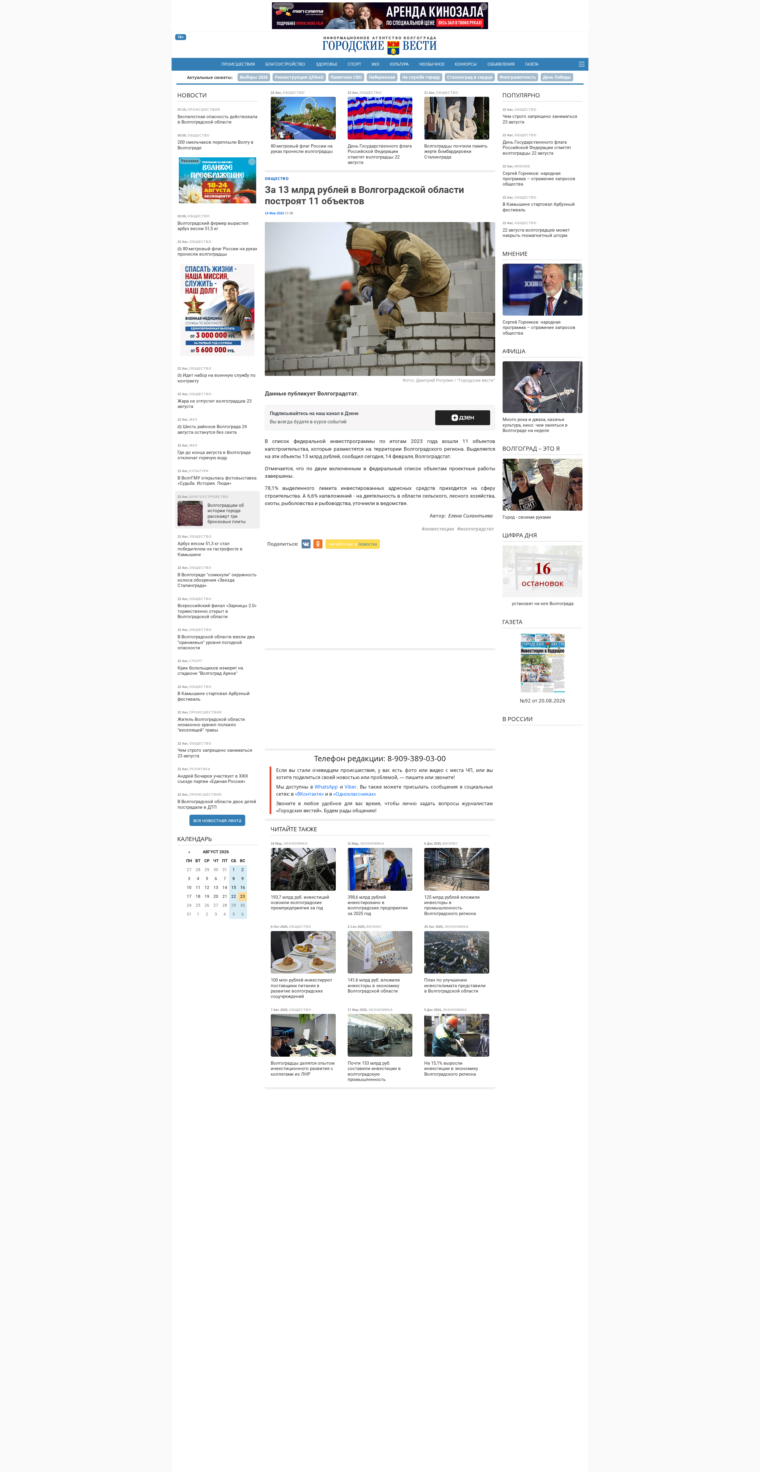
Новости (192, 95)
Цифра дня (519, 535)
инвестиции (439, 529)
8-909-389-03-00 (416, 758)
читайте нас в (352, 544)
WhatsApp (327, 787)
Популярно (521, 95)
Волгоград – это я (531, 448)
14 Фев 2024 (274, 213)
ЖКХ (375, 64)
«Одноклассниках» (354, 794)
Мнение (515, 253)
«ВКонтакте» (309, 794)
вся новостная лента (217, 820)
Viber (351, 787)
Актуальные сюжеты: (210, 77)
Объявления (501, 64)
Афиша (513, 351)
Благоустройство (285, 64)
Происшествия (238, 64)
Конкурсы (466, 64)
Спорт (354, 64)
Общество (277, 178)
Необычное (431, 64)
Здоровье (326, 64)
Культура (399, 64)
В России (517, 719)
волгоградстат (477, 529)
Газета (532, 64)
